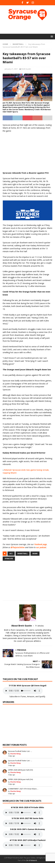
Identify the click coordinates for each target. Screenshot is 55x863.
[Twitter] (27, 2)
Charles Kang (15, 754)
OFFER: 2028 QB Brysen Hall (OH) (20, 770)
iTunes (23, 696)
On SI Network (31, 860)
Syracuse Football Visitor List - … (20, 751)
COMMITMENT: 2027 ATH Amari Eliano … (23, 789)
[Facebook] (22, 2)
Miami (35, 553)
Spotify (42, 696)
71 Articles (39, 625)
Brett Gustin (26, 69)
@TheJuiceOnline (18, 547)
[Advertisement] (29, 27)
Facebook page (40, 544)
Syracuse (9, 558)
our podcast (41, 547)
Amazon (30, 696)
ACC (11, 553)
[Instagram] (32, 2)
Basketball (22, 553)
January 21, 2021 (11, 69)
